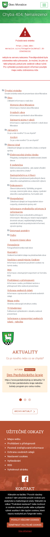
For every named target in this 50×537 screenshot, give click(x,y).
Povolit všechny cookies (25, 520)
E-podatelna (16, 164)
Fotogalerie (13, 244)
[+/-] (3, 90)
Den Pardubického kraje (25, 375)
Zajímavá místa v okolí (22, 119)
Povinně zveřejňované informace (25, 447)
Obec (9, 97)
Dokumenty (16, 185)
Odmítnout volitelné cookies (25, 525)
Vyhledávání (14, 308)
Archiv (14, 137)
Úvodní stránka (13, 90)
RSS (9, 269)
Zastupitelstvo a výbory (23, 175)
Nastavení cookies (17, 456)
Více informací (25, 531)
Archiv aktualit (23, 411)
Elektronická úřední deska (24, 154)
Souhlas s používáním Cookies (23, 259)
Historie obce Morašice (22, 104)
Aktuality (12, 130)
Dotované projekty (20, 230)
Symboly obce (17, 112)
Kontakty (12, 252)
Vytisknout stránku (17, 469)
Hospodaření (16, 198)
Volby (13, 235)
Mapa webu (13, 300)
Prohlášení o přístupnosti (20, 280)
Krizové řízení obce (20, 240)
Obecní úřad (13, 144)
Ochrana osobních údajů (20, 290)
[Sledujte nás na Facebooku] (25, 478)
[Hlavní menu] (44, 5)
